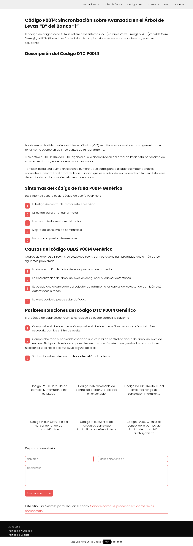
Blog (166, 4)
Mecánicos (89, 4)
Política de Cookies (18, 534)
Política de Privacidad (20, 530)
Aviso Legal (14, 526)
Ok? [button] (107, 541)
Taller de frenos (113, 4)
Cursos (152, 4)
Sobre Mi (180, 4)
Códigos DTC (135, 4)
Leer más (116, 541)
